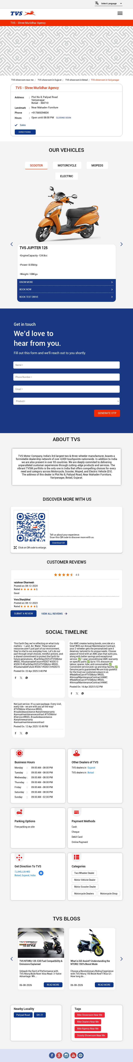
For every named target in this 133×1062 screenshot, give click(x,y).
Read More (53, 984)
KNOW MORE (26, 282)
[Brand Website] (81, 1055)
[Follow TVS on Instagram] (66, 1055)
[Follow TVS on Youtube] (73, 1055)
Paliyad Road (23, 1015)
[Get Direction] (41, 875)
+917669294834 (39, 112)
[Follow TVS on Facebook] (52, 1055)
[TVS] (23, 13)
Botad (91, 772)
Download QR (58, 543)
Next (121, 244)
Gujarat (91, 767)
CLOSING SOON (63, 117)
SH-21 (39, 1015)
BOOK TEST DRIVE (28, 297)
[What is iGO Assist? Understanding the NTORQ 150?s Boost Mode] (92, 943)
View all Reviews (52, 613)
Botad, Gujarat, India (25, 875)
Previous (11, 244)
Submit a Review (23, 613)
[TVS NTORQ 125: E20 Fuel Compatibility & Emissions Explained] (41, 943)
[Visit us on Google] (59, 1055)
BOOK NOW (25, 289)
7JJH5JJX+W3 (22, 871)
